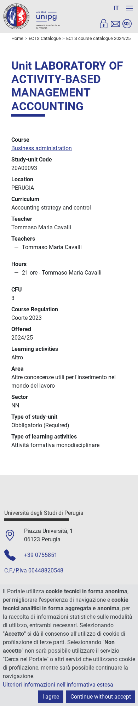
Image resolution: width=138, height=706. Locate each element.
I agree (50, 696)
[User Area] (103, 23)
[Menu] (129, 8)
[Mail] (115, 23)
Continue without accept (100, 696)
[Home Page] (32, 16)
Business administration (41, 148)
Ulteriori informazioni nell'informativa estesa (58, 684)
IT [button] (116, 8)
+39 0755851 (40, 555)
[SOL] (127, 23)
